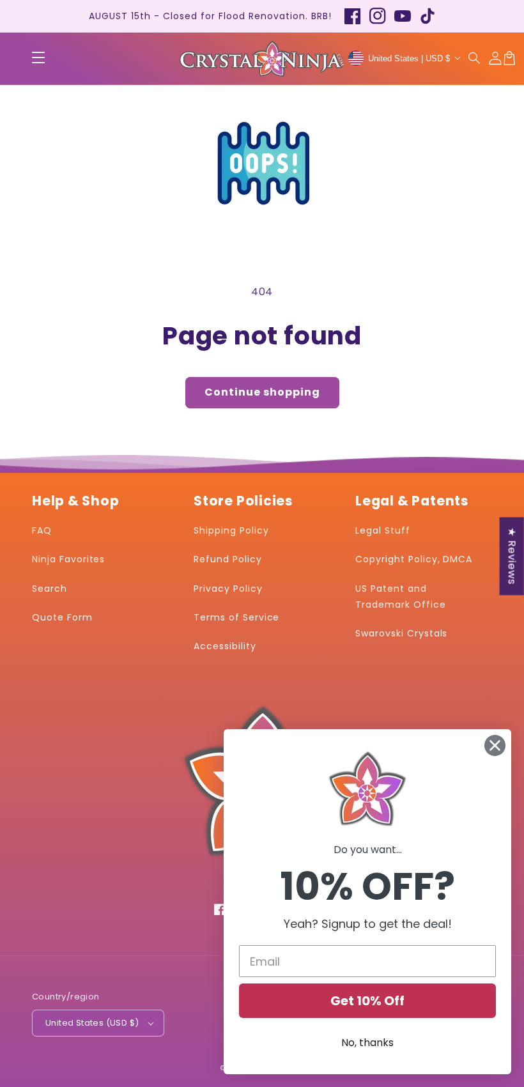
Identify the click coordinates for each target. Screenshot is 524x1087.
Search (49, 588)
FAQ (42, 530)
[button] (475, 58)
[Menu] (38, 58)
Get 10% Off (367, 1001)
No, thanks (367, 1042)
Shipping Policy (231, 530)
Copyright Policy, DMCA (413, 559)
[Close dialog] (495, 745)
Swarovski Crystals (401, 633)
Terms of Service (236, 617)
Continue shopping (262, 392)
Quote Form (62, 617)
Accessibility (225, 646)
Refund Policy (227, 559)
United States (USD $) (92, 1023)
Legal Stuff (382, 530)
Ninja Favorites (68, 559)
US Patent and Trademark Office (400, 596)
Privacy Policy (228, 588)
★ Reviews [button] (512, 556)
